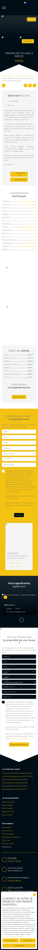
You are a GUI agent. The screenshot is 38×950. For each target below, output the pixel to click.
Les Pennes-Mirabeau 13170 (23, 76)
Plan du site (6, 840)
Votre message (9, 465)
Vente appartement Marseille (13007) (15, 779)
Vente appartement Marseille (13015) (14, 786)
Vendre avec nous (8, 811)
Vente (4, 76)
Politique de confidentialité (11, 837)
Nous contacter (7, 815)
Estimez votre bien (8, 802)
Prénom (6, 432)
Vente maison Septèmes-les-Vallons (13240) (17, 776)
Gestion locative (7, 808)
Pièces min (7, 697)
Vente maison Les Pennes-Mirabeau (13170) (17, 773)
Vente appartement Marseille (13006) (15, 783)
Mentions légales (8, 834)
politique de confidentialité (19, 507)
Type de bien (6, 676)
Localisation (6, 681)
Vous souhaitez (7, 458)
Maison (10, 76)
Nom (5, 437)
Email (5, 443)
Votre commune (9, 454)
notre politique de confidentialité (12, 936)
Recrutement (6, 827)
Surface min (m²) (9, 692)
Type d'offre (6, 670)
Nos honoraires (7, 831)
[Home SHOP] (30, 7)
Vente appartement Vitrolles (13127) (14, 789)
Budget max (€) (9, 687)
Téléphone (7, 448)
